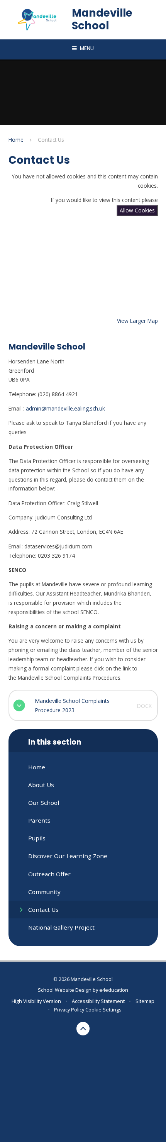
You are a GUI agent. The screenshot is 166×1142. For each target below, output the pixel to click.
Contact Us (51, 139)
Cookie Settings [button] (103, 1009)
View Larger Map (137, 320)
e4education (113, 989)
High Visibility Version (36, 1001)
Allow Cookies (137, 210)
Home (16, 139)
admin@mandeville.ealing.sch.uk (65, 408)
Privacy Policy (69, 1009)
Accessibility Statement (98, 1001)
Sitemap (145, 1001)
